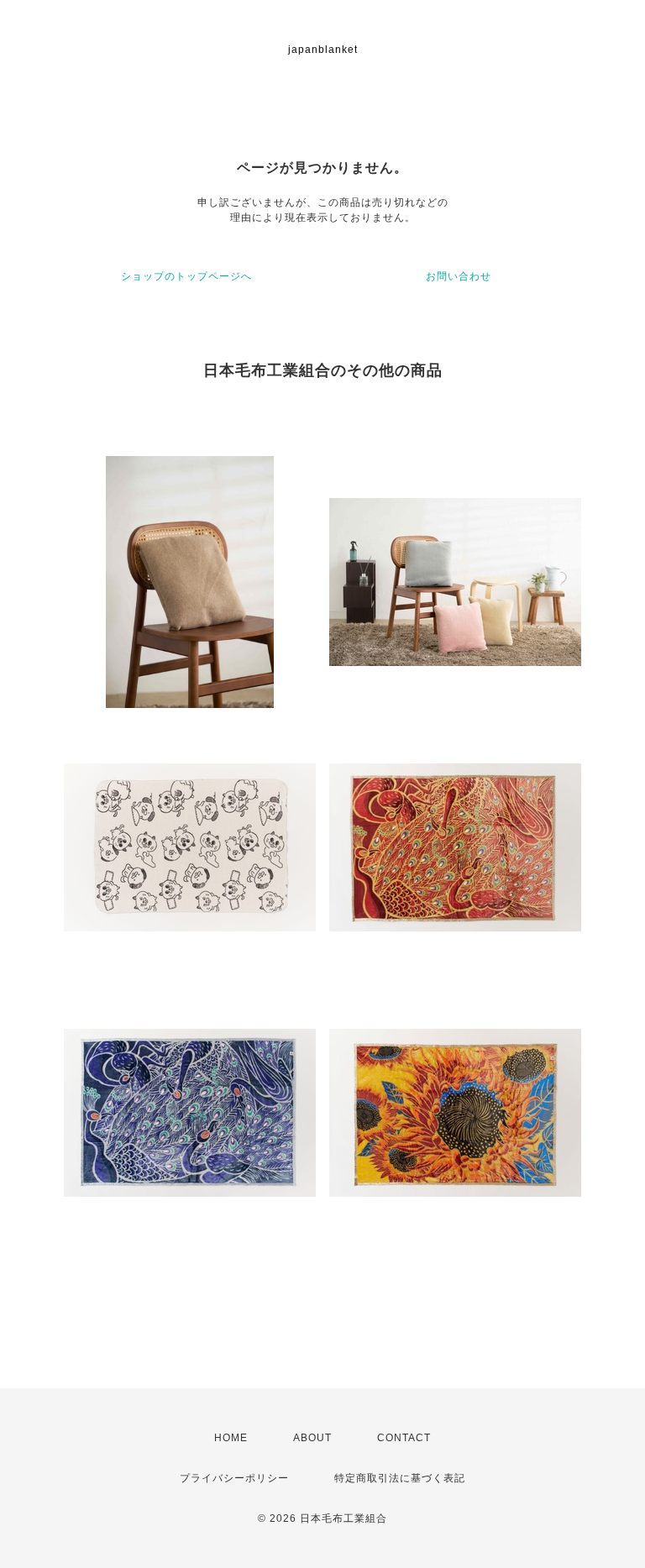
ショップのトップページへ (186, 276)
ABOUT (312, 1438)
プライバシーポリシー (234, 1478)
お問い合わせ (458, 276)
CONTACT (404, 1438)
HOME (231, 1438)
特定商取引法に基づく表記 (399, 1478)
